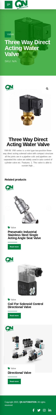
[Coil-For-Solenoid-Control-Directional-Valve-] (28, 280)
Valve (10, 34)
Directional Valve (19, 372)
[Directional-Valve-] (28, 349)
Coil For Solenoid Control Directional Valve (25, 305)
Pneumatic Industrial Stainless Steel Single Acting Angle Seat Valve (24, 235)
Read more (14, 247)
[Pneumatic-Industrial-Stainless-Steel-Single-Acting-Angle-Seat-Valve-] (28, 208)
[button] (47, 89)
